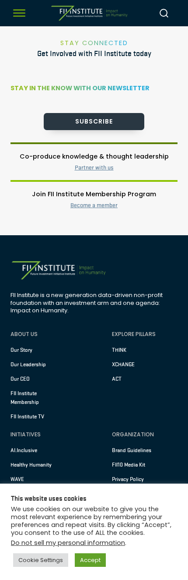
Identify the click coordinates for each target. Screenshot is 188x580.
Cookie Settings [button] (40, 560)
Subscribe (94, 121)
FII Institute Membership (24, 397)
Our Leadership (28, 364)
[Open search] (164, 13)
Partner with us (94, 167)
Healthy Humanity (31, 465)
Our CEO (20, 379)
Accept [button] (90, 560)
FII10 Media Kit (128, 465)
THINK (119, 350)
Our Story (21, 350)
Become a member (94, 205)
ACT (117, 379)
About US (24, 334)
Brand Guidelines (131, 450)
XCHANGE (123, 364)
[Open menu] (19, 13)
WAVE (17, 479)
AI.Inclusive (23, 450)
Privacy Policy (128, 479)
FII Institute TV (27, 417)
